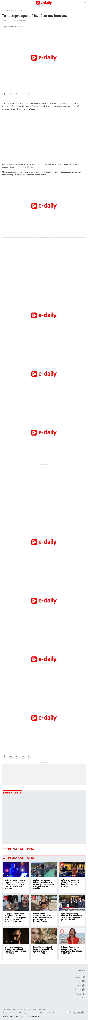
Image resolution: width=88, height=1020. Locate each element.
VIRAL (5, 10)
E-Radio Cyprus (23, 1013)
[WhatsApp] (10, 94)
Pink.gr (5, 1013)
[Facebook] (4, 94)
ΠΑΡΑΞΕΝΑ (16, 10)
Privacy (34, 1010)
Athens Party (52, 1013)
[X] (16, 94)
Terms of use (42, 1010)
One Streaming (34, 1013)
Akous (59, 1013)
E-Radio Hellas (13, 1013)
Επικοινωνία (7, 1010)
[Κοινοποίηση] (28, 94)
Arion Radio (43, 1013)
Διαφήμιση (15, 1010)
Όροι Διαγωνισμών (25, 1010)
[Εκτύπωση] (22, 94)
